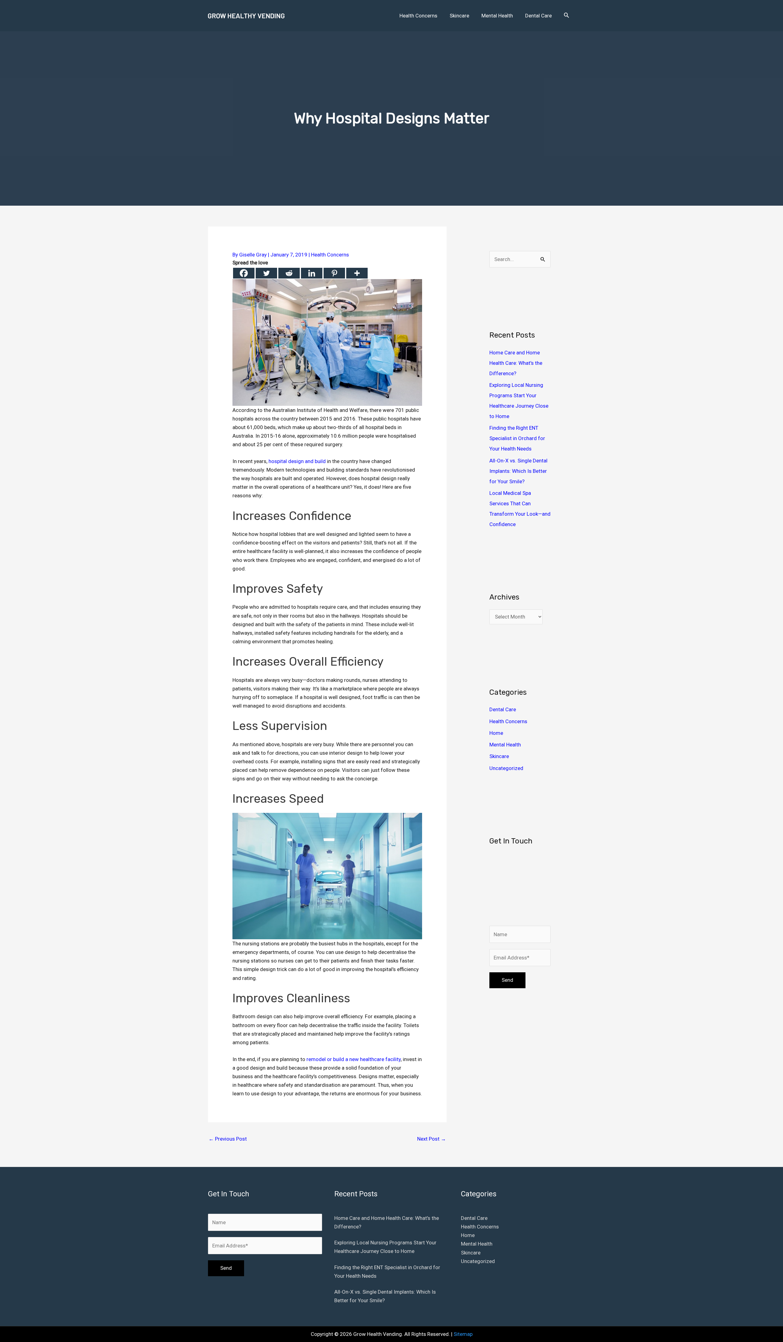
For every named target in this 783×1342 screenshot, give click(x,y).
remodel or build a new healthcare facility (353, 1059)
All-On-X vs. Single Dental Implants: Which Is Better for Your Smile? (518, 471)
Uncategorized (506, 768)
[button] (566, 16)
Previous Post (228, 1139)
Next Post (431, 1139)
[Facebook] (243, 273)
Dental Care (502, 709)
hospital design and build (297, 461)
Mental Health (505, 745)
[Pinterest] (334, 273)
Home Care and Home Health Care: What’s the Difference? (515, 363)
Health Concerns (330, 255)
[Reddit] (289, 273)
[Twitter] (266, 273)
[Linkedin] (311, 273)
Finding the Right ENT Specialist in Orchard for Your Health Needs (517, 438)
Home (496, 733)
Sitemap (463, 1334)
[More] (357, 273)
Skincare (499, 756)
